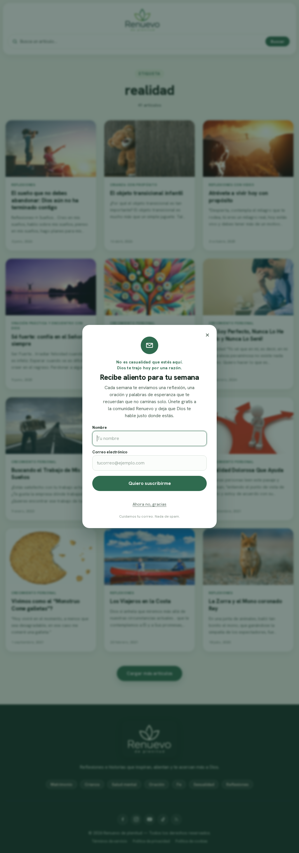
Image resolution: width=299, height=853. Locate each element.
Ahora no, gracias (149, 504)
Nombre (99, 427)
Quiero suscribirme (149, 483)
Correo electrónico (109, 452)
